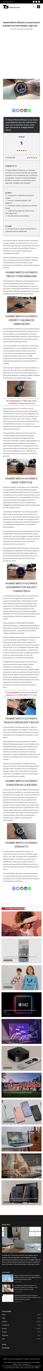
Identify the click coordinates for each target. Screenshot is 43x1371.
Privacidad (5, 1348)
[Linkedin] (25, 110)
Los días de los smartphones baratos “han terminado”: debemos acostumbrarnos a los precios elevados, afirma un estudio (26, 1287)
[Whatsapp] (29, 110)
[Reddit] (21, 110)
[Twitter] (17, 110)
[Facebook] (14, 110)
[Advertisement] (21, 54)
